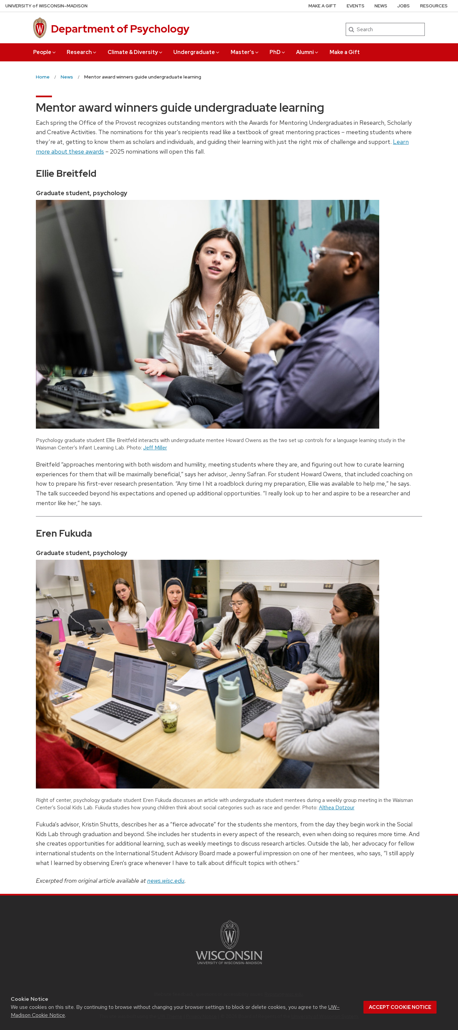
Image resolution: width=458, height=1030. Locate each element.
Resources (434, 6)
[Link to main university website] (229, 965)
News (381, 6)
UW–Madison (46, 6)
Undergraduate (194, 52)
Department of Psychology (120, 28)
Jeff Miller (155, 447)
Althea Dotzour (336, 807)
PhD (275, 52)
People (42, 52)
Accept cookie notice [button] (400, 1007)
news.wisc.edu (165, 880)
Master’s (242, 52)
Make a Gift (345, 52)
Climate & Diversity (133, 52)
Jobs (403, 6)
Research (79, 52)
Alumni (305, 52)
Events (355, 6)
